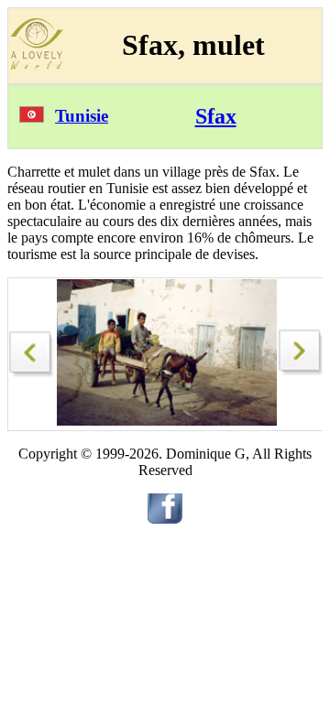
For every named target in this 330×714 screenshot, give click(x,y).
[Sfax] (32, 349)
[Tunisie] (31, 117)
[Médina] (301, 370)
